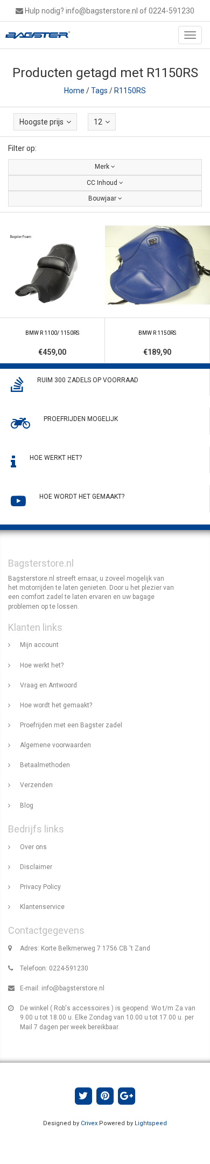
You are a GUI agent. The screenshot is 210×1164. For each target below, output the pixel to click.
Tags (99, 90)
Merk (103, 166)
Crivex (89, 1123)
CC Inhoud (103, 183)
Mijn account (39, 645)
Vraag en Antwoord (48, 685)
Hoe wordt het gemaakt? (56, 705)
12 (98, 122)
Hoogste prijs (41, 122)
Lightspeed (151, 1123)
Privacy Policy (40, 887)
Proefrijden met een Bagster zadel (71, 725)
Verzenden (36, 785)
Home (74, 90)
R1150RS (130, 90)
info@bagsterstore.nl (72, 988)
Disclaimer (36, 867)
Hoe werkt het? (42, 665)
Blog (26, 805)
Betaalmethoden (45, 765)
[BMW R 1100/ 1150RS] (52, 287)
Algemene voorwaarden (55, 745)
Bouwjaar (103, 198)
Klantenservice (42, 907)
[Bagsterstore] (35, 35)
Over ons (33, 847)
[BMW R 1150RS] (157, 287)
